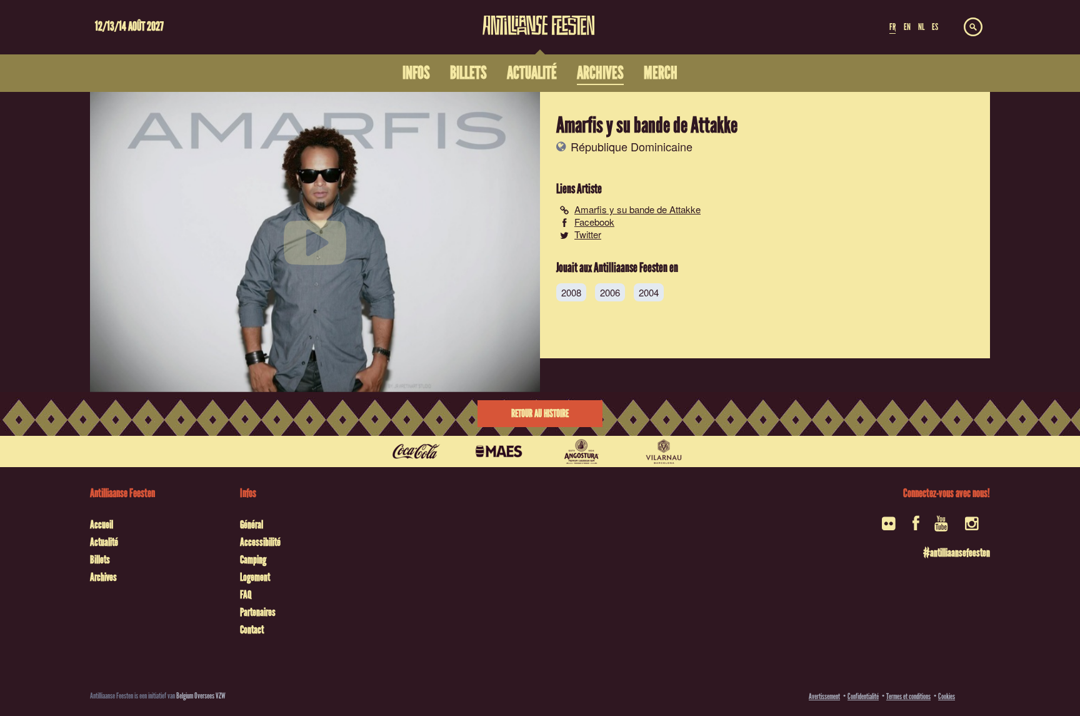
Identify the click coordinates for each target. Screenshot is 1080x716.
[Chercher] (973, 27)
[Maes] (499, 451)
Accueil (101, 525)
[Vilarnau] (664, 451)
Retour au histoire (540, 413)
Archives (103, 577)
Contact (252, 630)
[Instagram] (973, 527)
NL (921, 27)
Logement (255, 577)
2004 (649, 292)
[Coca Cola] (416, 451)
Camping (253, 560)
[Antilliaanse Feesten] (539, 17)
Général (251, 525)
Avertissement (824, 696)
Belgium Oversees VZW (201, 695)
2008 (571, 292)
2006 (610, 292)
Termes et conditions (908, 696)
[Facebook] (915, 527)
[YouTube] (942, 527)
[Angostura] (581, 451)
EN (907, 27)
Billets (100, 560)
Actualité (104, 542)
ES (935, 27)
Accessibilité (260, 542)
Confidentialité (863, 696)
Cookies (946, 696)
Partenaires (258, 612)
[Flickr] (890, 527)
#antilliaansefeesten (956, 553)
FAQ (245, 595)
